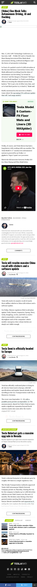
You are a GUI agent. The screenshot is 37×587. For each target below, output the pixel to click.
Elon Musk (17, 218)
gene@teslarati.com (17, 243)
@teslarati (5, 548)
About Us (16, 574)
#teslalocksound (23, 551)
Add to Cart (25, 134)
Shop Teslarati (11, 101)
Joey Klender (12, 274)
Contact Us (26, 574)
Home (9, 574)
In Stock (30, 101)
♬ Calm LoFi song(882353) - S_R (12, 552)
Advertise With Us (12, 577)
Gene (10, 22)
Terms (23, 577)
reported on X (29, 501)
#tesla (9, 551)
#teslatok (15, 551)
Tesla (24, 218)
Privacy (30, 577)
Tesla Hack (6, 219)
